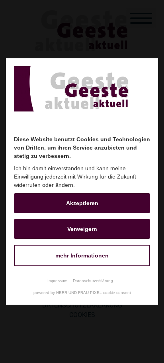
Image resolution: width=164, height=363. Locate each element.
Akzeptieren (82, 203)
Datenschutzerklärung (93, 280)
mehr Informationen (82, 255)
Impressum (57, 280)
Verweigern (82, 229)
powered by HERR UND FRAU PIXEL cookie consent (82, 292)
